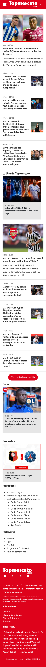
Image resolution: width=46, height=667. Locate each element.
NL (39, 659)
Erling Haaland (29, 635)
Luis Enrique (15, 635)
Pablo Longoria (10, 638)
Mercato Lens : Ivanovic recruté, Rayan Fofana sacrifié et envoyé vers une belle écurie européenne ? (14, 82)
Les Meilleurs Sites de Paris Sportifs (23, 499)
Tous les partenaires (16, 551)
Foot (9, 541)
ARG (26, 659)
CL (30, 659)
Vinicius (35, 642)
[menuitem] (41, 4)
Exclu (6, 384)
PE (33, 659)
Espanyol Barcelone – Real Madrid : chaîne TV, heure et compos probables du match (22, 51)
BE (36, 659)
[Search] (41, 4)
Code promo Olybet (20, 515)
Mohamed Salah (25, 651)
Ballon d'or (9, 632)
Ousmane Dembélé (26, 645)
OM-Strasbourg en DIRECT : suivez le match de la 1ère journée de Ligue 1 (15, 362)
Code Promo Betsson (21, 522)
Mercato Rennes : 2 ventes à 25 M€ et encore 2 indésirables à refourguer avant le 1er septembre (15, 340)
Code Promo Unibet (20, 512)
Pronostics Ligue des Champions (22, 495)
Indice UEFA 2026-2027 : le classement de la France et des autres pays (21, 211)
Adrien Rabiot (9, 651)
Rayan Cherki (9, 645)
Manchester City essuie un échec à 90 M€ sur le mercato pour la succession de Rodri (15, 291)
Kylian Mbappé (23, 632)
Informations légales (12, 615)
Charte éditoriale (11, 618)
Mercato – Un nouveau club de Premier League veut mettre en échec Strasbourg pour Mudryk (15, 104)
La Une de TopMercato (16, 173)
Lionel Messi (8, 642)
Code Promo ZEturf (20, 518)
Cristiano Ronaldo (28, 638)
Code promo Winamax (22, 508)
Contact (6, 611)
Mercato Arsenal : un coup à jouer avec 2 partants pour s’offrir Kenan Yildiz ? (23, 259)
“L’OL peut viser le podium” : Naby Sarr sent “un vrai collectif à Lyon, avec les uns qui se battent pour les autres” (21, 422)
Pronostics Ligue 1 (15, 492)
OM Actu (11, 545)
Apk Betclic (16, 525)
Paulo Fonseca (29, 648)
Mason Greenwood (12, 648)
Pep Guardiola (23, 642)
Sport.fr (10, 538)
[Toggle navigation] (5, 4)
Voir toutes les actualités (23, 377)
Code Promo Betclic (20, 502)
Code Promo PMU (19, 505)
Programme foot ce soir (18, 548)
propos (7, 621)
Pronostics (9, 441)
